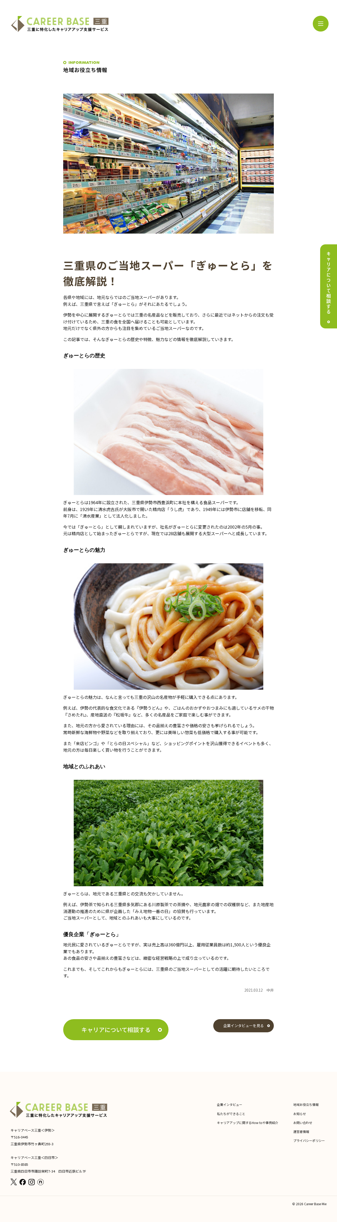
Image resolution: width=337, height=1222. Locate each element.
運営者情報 (301, 1131)
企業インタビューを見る (243, 1025)
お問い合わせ (302, 1122)
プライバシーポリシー (309, 1140)
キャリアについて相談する (116, 1029)
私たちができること (231, 1113)
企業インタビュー (229, 1104)
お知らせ (299, 1113)
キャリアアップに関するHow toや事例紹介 (247, 1122)
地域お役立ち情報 (306, 1104)
